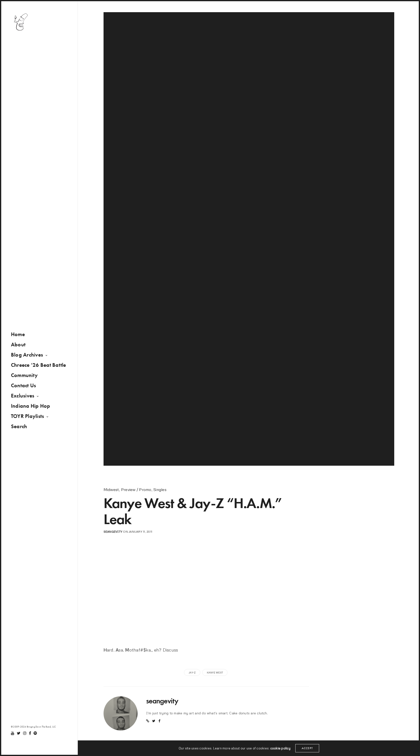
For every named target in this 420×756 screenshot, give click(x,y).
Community (24, 375)
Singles (159, 489)
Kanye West (215, 672)
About (18, 344)
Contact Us (23, 385)
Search (19, 426)
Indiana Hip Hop (30, 405)
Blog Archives (27, 354)
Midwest (111, 489)
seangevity (113, 531)
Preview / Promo (136, 489)
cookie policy (280, 748)
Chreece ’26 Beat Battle (38, 365)
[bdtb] (20, 22)
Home (18, 334)
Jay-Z (192, 672)
